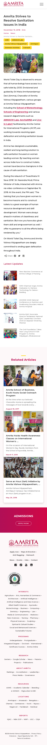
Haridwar (33, 707)
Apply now (14, 552)
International (36, 644)
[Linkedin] (31, 565)
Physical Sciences (17, 621)
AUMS (8, 688)
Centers (7, 659)
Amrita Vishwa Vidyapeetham (16, 44)
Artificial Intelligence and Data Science (22, 602)
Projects (17, 662)
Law (33, 611)
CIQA (38, 719)
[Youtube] (26, 564)
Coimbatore (19, 704)
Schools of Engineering (16, 112)
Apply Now (23, 523)
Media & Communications (17, 615)
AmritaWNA (26, 120)
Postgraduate (29, 640)
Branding (35, 688)
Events (19, 560)
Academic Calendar (21, 688)
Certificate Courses (17, 647)
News (12, 33)
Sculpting (31, 621)
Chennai (9, 704)
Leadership (34, 672)
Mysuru (36, 704)
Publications (28, 662)
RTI (36, 736)
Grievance (12, 736)
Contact (34, 560)
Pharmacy (34, 618)
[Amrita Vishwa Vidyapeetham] (14, 4)
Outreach (26, 48)
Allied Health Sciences (18, 605)
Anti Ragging (18, 555)
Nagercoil (13, 707)
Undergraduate (16, 640)
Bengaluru (33, 700)
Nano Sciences (13, 618)
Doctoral (25, 644)
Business (24, 608)
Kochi (29, 704)
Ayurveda (33, 605)
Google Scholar (19, 659)
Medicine (34, 615)
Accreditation (21, 672)
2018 (7, 40)
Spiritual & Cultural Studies (22, 624)
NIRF (26, 719)
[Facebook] (15, 565)
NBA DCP (17, 719)
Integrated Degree (11, 644)
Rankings (10, 672)
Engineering (25, 611)
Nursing (25, 618)
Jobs (27, 560)
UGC (32, 719)
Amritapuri (34, 44)
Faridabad (24, 707)
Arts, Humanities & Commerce (28, 595)
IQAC (9, 719)
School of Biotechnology (29, 108)
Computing (34, 608)
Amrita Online (32, 647)
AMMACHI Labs (17, 40)
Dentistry (14, 611)
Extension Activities (12, 48)
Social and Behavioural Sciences (23, 627)
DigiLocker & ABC (28, 691)
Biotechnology (12, 608)
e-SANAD (15, 691)
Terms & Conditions (23, 738)
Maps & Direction (28, 552)
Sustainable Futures (23, 631)
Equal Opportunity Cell (25, 736)
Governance (30, 675)
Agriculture (9, 595)
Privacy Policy (36, 733)
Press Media (18, 675)
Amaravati (23, 700)
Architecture (13, 599)
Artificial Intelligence (29, 599)
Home (6, 33)
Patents (38, 659)
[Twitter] (21, 565)
